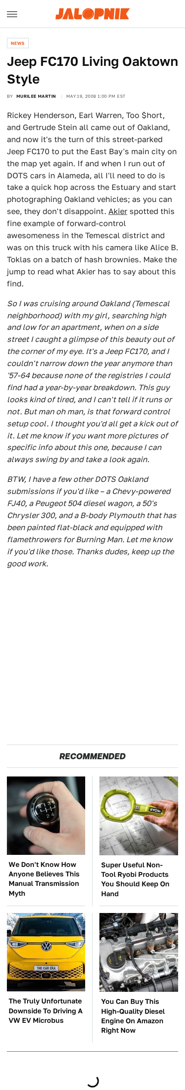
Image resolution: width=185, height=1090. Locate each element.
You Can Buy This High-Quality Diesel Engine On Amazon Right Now (133, 1015)
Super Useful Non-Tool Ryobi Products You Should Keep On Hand (135, 879)
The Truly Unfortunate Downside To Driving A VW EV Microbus (46, 1011)
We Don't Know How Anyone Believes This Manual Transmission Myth (44, 878)
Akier (117, 211)
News (18, 43)
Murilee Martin (36, 96)
